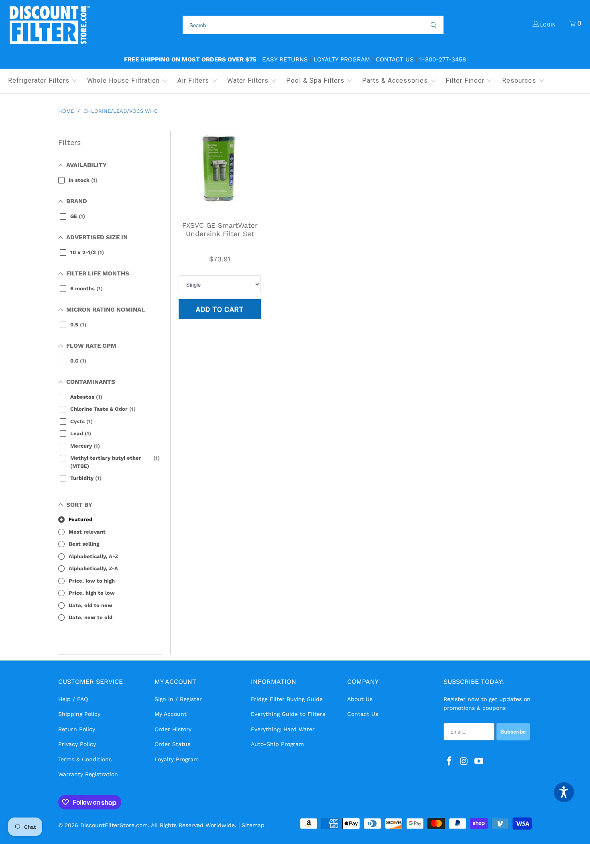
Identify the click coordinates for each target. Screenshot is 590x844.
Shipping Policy (79, 714)
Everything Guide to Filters (288, 714)
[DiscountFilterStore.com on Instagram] (464, 761)
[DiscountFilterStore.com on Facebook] (450, 761)
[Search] (433, 25)
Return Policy (76, 729)
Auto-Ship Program (277, 744)
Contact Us (395, 59)
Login (547, 25)
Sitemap (253, 825)
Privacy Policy (77, 744)
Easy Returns (285, 59)
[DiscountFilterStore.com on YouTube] (479, 761)
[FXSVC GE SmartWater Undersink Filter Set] (220, 172)
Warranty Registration (88, 774)
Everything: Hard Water (283, 729)
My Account (171, 714)
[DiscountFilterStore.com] (49, 25)
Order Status (172, 744)
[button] (43, 81)
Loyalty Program (341, 59)
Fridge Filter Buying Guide (287, 699)
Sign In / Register (178, 699)
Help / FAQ (73, 699)
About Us (359, 699)
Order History (173, 729)
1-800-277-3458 (442, 59)
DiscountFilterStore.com (114, 825)
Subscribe (513, 731)
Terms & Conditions (85, 759)
